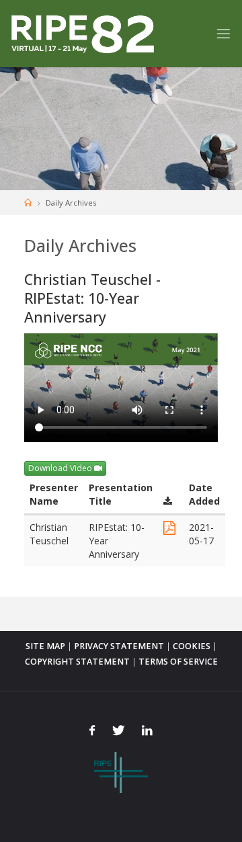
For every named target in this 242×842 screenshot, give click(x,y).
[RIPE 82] (82, 33)
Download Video (61, 468)
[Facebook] (92, 730)
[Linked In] (146, 730)
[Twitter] (118, 730)
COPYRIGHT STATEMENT (77, 661)
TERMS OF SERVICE (178, 661)
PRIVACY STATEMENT (119, 646)
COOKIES (191, 646)
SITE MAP (45, 646)
